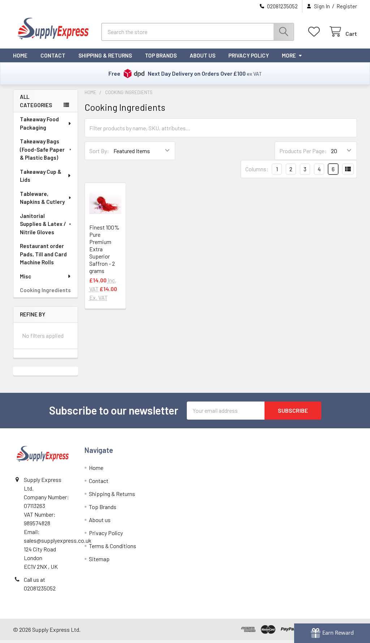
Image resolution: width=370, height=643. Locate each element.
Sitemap (99, 558)
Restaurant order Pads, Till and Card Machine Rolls (43, 254)
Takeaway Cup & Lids (40, 175)
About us (202, 55)
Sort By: (99, 150)
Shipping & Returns (105, 55)
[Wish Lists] (315, 31)
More (289, 55)
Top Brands (161, 55)
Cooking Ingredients (45, 290)
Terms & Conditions (112, 545)
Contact (52, 55)
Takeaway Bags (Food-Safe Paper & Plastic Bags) (42, 149)
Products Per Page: (303, 150)
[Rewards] (332, 633)
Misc (25, 276)
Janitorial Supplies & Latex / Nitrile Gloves (43, 224)
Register (346, 6)
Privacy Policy (248, 55)
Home (20, 55)
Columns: (256, 168)
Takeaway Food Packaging (39, 123)
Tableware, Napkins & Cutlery (42, 197)
